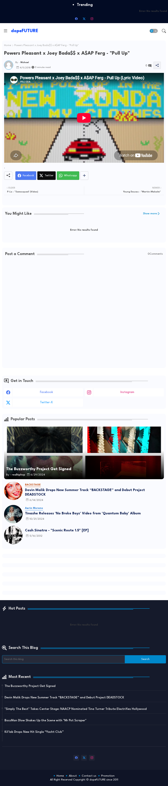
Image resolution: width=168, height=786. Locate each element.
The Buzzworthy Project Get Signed (30, 686)
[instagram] (92, 18)
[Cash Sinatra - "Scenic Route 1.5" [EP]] (13, 535)
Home (7, 45)
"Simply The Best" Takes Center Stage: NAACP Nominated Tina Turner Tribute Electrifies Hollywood (76, 709)
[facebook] (76, 18)
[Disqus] (84, 312)
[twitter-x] (84, 18)
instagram (127, 392)
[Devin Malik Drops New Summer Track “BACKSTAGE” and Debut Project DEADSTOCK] (13, 491)
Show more (150, 213)
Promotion (108, 775)
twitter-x (46, 402)
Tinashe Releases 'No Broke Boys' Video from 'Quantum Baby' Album (83, 513)
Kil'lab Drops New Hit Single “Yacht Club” (34, 732)
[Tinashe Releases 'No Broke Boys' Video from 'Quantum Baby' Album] (13, 514)
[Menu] (5, 31)
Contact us (89, 775)
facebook (46, 392)
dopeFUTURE (24, 31)
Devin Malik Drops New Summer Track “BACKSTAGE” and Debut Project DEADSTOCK (85, 492)
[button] (154, 31)
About (73, 775)
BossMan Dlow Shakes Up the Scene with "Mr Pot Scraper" (45, 720)
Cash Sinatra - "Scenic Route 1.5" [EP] (57, 530)
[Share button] (84, 175)
